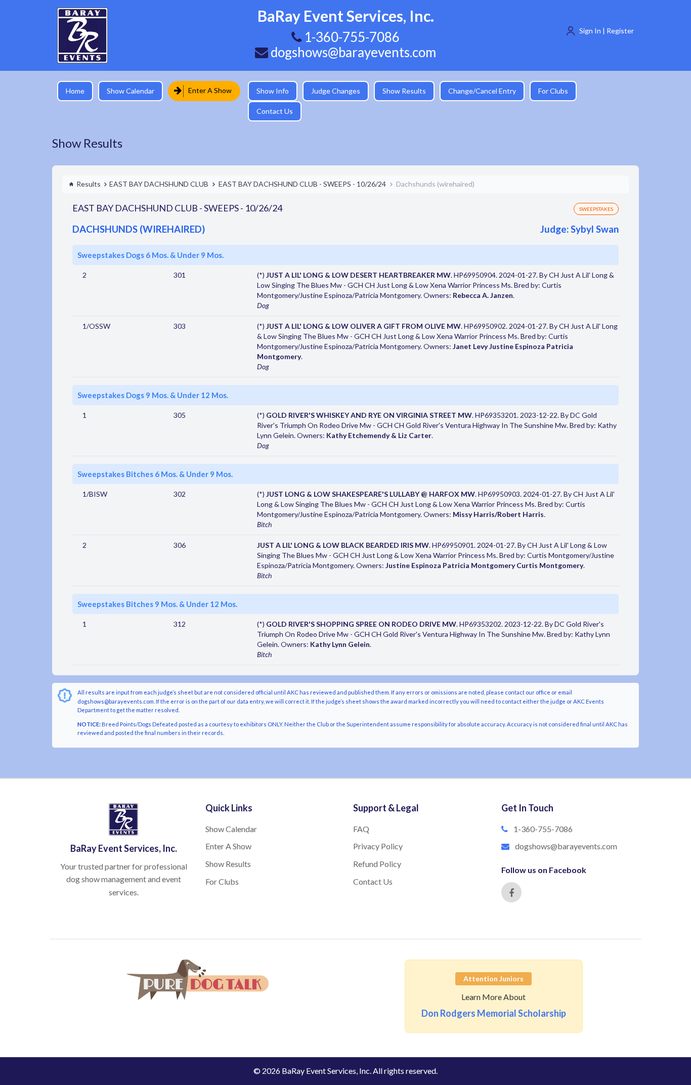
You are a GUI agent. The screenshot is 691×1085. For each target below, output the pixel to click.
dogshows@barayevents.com (352, 52)
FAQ (361, 811)
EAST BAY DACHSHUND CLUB (158, 166)
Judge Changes (328, 90)
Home (75, 90)
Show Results (396, 90)
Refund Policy (377, 846)
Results (88, 166)
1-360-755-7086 (543, 811)
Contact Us (601, 90)
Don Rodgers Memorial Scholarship (493, 995)
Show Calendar (130, 90)
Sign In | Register (606, 30)
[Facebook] (511, 874)
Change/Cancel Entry (474, 90)
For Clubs (545, 90)
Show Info (265, 90)
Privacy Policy (378, 828)
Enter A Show (206, 90)
